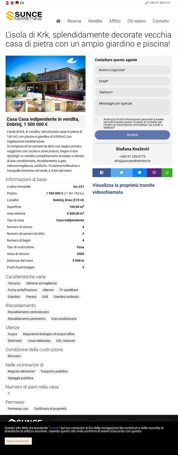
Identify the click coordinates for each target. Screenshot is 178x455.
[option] (16, 106)
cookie (54, 428)
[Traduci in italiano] (22, 2)
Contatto (161, 21)
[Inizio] (58, 21)
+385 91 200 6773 (132, 156)
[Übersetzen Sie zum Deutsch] (17, 2)
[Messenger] (140, 172)
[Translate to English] (12, 2)
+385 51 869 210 (159, 2)
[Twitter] (122, 172)
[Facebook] (101, 172)
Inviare (132, 135)
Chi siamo (136, 21)
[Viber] (154, 172)
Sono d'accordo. (18, 441)
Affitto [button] (115, 21)
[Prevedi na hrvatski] (8, 2)
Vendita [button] (95, 21)
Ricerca (74, 21)
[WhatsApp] (167, 172)
